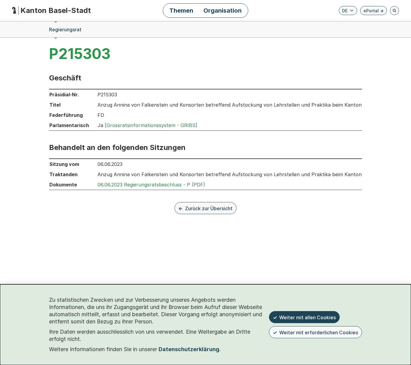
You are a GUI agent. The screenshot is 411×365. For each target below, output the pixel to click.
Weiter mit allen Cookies (307, 317)
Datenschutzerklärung (189, 349)
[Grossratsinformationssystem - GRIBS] (151, 125)
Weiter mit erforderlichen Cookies (318, 332)
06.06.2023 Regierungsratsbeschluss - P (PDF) (151, 185)
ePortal (373, 11)
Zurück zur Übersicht (209, 208)
